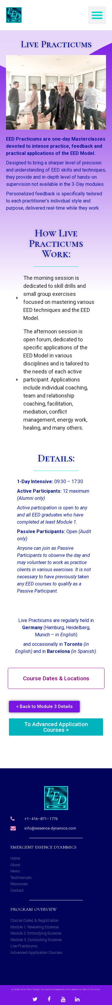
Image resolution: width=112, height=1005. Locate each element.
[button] (97, 15)
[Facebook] (49, 999)
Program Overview (33, 909)
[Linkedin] (77, 999)
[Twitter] (35, 999)
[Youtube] (63, 999)
